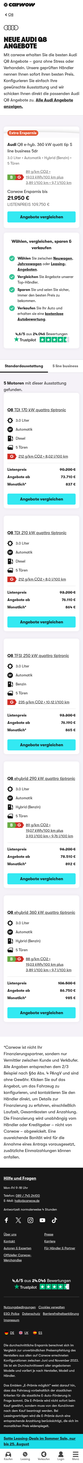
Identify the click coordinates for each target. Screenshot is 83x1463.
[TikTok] (54, 1222)
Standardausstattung (24, 366)
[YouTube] (43, 1222)
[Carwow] (19, 4)
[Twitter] (19, 1222)
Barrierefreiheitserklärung (61, 1313)
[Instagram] (31, 1222)
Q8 (10, 15)
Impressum (11, 1320)
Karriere (49, 1241)
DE (12, 1333)
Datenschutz (31, 1313)
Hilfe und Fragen (20, 1178)
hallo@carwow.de (27, 1200)
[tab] (24, 366)
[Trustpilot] (41, 339)
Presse (48, 1234)
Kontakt (9, 1241)
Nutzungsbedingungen (20, 1307)
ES (40, 1333)
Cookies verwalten (52, 1307)
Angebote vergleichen (41, 217)
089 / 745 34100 (28, 1195)
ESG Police (11, 1313)
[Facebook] (7, 1222)
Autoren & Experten (17, 1248)
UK (26, 1333)
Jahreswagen (30, 264)
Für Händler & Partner (59, 1248)
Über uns (10, 1234)
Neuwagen (62, 258)
